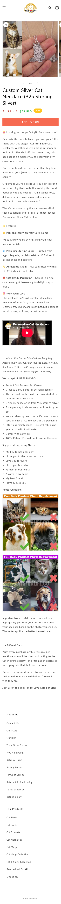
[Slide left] (23, 83)
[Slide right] (37, 83)
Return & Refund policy (19, 782)
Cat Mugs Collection (17, 854)
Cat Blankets (13, 832)
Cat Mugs (12, 847)
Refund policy (14, 796)
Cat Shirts (12, 817)
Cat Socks (12, 825)
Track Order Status (17, 745)
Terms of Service (16, 774)
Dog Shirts (12, 876)
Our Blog (11, 738)
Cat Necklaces (14, 839)
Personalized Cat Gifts (18, 869)
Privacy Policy (14, 767)
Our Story (12, 730)
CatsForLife (33, 898)
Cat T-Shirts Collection (19, 862)
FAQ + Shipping (15, 752)
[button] (4, 7)
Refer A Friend (14, 760)
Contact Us (13, 723)
